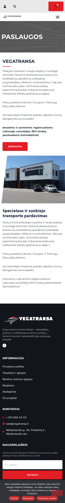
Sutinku (14, 498)
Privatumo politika (47, 498)
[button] (14, 6)
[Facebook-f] (4, 345)
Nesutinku (28, 498)
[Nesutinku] (57, 493)
